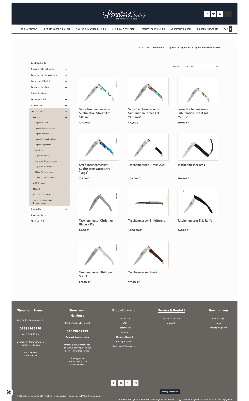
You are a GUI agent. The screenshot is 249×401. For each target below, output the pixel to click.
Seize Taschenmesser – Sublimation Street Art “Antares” (143, 113)
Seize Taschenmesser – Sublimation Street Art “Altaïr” (94, 113)
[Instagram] (135, 383)
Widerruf (124, 332)
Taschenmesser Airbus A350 (147, 165)
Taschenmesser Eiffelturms (146, 220)
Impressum (124, 318)
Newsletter (172, 323)
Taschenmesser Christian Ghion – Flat (96, 222)
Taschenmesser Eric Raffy (195, 220)
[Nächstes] (230, 29)
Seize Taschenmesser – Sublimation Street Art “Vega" (94, 169)
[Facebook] (113, 383)
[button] (66, 63)
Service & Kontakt (171, 310)
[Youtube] (121, 383)
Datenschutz (125, 328)
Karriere (218, 323)
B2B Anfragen (218, 318)
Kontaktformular (30, 355)
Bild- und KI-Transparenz (124, 346)
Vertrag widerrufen (170, 392)
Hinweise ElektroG (124, 337)
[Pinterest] (128, 383)
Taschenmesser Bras (191, 165)
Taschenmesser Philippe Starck (95, 274)
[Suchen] (207, 14)
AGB (124, 323)
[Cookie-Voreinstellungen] (8, 392)
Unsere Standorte (171, 318)
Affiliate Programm (218, 328)
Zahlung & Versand (124, 341)
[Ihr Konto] (220, 14)
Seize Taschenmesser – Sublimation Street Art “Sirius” (193, 113)
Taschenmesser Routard (144, 272)
